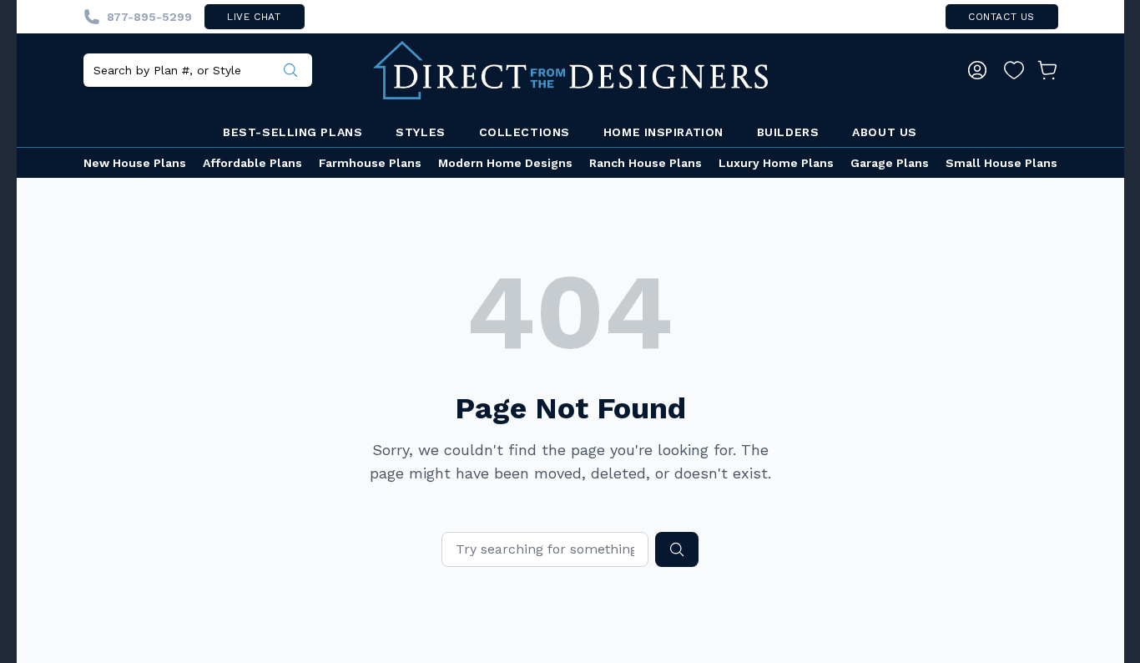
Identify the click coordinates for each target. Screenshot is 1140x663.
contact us (1001, 17)
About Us (884, 132)
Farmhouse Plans (370, 163)
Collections (524, 132)
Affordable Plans (252, 163)
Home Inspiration (663, 132)
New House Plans (134, 163)
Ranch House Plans (645, 163)
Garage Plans (889, 163)
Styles (420, 132)
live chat (253, 17)
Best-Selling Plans (292, 132)
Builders (788, 132)
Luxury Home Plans (776, 163)
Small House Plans (1001, 163)
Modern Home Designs (505, 163)
